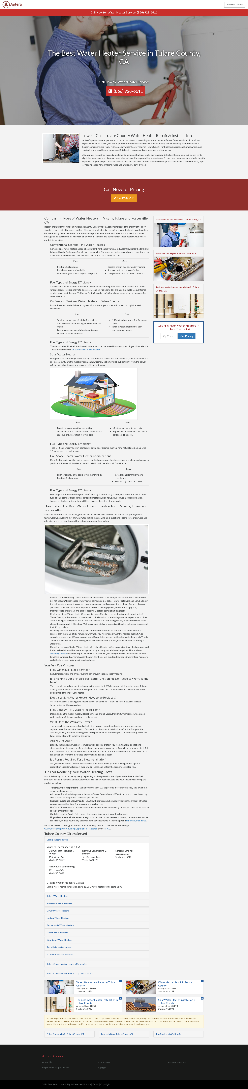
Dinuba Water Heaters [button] (58, 910)
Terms (95, 1084)
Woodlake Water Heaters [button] (59, 939)
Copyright (105, 1084)
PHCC (107, 828)
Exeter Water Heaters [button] (57, 932)
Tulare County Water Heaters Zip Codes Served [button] (70, 973)
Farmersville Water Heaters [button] (60, 925)
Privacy (87, 1084)
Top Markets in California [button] (168, 1034)
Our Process (104, 1062)
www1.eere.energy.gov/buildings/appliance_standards (71, 828)
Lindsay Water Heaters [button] (58, 918)
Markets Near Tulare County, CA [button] (117, 1034)
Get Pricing (186, 336)
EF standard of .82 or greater (86, 349)
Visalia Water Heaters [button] (57, 839)
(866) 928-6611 (147, 12)
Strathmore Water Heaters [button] (60, 954)
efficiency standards (136, 820)
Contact (102, 1067)
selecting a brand (58, 653)
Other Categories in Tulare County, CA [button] (65, 1034)
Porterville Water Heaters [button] (59, 903)
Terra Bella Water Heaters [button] (59, 947)
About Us (47, 1062)
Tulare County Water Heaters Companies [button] (67, 964)
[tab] (96, 840)
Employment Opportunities (55, 1067)
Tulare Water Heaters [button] (57, 896)
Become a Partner (235, 4)
